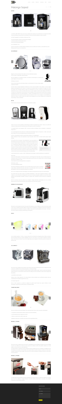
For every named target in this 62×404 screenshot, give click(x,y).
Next (50, 21)
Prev (12, 21)
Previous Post (46, 7)
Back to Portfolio (50, 7)
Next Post (48, 7)
